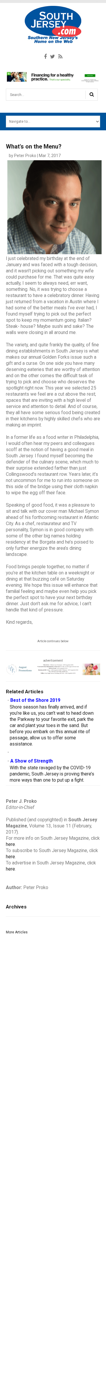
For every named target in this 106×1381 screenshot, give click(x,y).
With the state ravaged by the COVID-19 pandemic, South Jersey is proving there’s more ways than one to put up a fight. (52, 774)
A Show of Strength (31, 761)
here (10, 844)
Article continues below (53, 641)
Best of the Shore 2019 (35, 700)
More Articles (17, 932)
